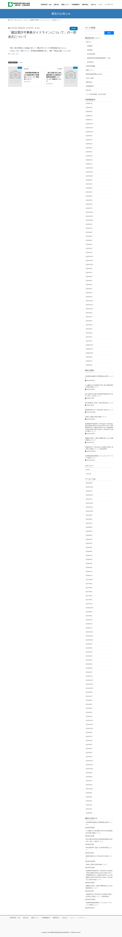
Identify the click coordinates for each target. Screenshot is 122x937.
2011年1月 (89, 809)
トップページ (81, 917)
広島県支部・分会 (15, 917)
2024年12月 (89, 168)
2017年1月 (89, 603)
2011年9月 (89, 793)
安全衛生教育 (91, 54)
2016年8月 (89, 611)
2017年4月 (89, 595)
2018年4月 (89, 563)
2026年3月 (89, 111)
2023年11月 (89, 216)
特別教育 (89, 50)
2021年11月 (89, 304)
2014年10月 (89, 688)
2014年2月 (89, 712)
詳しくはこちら (13, 54)
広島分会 (88, 90)
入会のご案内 (90, 78)
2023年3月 (89, 244)
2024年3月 (89, 200)
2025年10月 (89, 131)
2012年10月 (89, 768)
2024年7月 (89, 184)
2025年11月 (89, 127)
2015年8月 (89, 648)
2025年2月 (89, 160)
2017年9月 (89, 583)
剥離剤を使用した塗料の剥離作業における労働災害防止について (99, 887)
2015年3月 (89, 668)
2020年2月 (89, 543)
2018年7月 (89, 555)
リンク (72, 917)
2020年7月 (89, 361)
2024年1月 (89, 208)
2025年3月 (89, 156)
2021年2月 (89, 337)
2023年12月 (89, 212)
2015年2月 (89, 672)
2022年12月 (89, 256)
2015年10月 (89, 640)
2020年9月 (89, 357)
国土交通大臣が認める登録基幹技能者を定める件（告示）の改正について (99, 840)
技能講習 (89, 46)
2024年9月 (89, 180)
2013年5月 (89, 740)
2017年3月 (89, 599)
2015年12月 (89, 632)
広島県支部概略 (90, 66)
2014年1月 (89, 716)
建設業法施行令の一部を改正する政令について (99, 410)
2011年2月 (89, 805)
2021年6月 (89, 321)
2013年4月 (89, 744)
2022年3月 (89, 288)
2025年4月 (89, 152)
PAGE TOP (117, 907)
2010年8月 (89, 813)
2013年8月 (89, 732)
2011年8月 (89, 797)
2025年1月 (89, 164)
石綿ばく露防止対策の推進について (95, 417)
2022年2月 (89, 292)
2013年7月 (89, 736)
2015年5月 (89, 660)
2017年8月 (89, 587)
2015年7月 (89, 652)
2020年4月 (89, 535)
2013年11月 (89, 724)
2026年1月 (89, 119)
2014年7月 (89, 696)
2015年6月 (89, 656)
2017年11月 (89, 579)
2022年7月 (89, 272)
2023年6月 (89, 232)
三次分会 (88, 473)
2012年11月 (89, 764)
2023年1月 (89, 252)
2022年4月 (89, 284)
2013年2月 (89, 752)
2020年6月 (89, 365)
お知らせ (88, 42)
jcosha (74, 28)
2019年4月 (89, 547)
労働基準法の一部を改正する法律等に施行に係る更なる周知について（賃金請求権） (99, 895)
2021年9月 (89, 313)
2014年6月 (89, 700)
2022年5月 (89, 280)
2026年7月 (89, 103)
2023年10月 (89, 220)
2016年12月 (89, 607)
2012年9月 (89, 772)
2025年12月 (89, 123)
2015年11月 (89, 636)
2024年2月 (89, 204)
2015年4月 (89, 664)
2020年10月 (89, 353)
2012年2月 (89, 785)
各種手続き (89, 82)
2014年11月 (89, 684)
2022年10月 (89, 264)
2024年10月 (89, 176)
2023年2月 (89, 248)
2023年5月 (89, 236)
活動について (90, 70)
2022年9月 (89, 268)
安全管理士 (90, 62)
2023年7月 (89, 228)
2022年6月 (89, 276)
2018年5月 (89, 559)
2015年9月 (89, 644)
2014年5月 (89, 704)
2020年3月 (89, 539)
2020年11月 (89, 349)
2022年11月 (89, 260)
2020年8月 (89, 527)
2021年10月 (89, 308)
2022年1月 (89, 296)
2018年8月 (89, 551)
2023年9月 (89, 224)
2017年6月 (89, 591)
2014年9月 (89, 692)
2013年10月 (89, 728)
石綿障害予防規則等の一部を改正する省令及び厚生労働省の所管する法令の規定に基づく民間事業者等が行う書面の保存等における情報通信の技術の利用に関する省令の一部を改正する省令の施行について (99, 427)
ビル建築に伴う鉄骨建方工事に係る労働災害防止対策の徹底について (99, 832)
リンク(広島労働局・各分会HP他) (96, 94)
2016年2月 (89, 624)
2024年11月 (89, 172)
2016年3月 (89, 620)
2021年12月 (89, 300)
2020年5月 (89, 531)
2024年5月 (89, 192)
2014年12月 (89, 680)
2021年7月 (89, 317)
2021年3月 (89, 333)
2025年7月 (89, 140)
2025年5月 (89, 148)
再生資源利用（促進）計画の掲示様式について (99, 403)
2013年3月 (89, 748)
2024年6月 (89, 188)
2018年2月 (89, 571)
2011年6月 (89, 801)
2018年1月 (89, 575)
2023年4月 (89, 240)
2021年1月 (89, 341)
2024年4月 (89, 196)
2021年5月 (89, 325)
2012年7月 (89, 780)
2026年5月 (89, 107)
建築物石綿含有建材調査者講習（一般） (99, 58)
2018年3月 (89, 567)
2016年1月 (89, 628)
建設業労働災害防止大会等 (94, 74)
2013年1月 (89, 756)
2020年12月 (89, 345)
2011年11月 (89, 789)
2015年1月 (89, 676)
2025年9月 (89, 135)
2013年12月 (89, 720)
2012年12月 (89, 760)
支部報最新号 (90, 86)
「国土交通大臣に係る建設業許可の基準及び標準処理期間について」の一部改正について (53, 77)
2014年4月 (89, 708)
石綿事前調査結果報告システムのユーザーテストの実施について (99, 904)
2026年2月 (89, 115)
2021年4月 (89, 329)
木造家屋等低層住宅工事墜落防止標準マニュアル (99, 823)
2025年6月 (89, 144)
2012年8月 (89, 776)
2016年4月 (89, 616)
